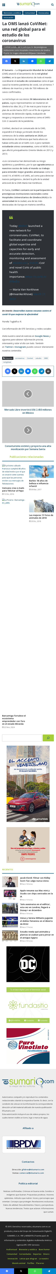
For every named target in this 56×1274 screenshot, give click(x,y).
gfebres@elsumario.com (33, 1169)
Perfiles (30, 1263)
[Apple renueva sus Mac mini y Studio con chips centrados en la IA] (10, 894)
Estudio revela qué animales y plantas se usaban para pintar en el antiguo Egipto (37, 934)
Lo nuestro (44, 1258)
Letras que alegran (28, 1258)
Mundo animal (18, 1263)
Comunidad (30, 13)
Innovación (8, 17)
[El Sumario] (28, 4)
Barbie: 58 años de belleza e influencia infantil (38, 483)
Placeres (40, 1263)
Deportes (37, 1254)
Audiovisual (11, 1249)
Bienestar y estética (12, 13)
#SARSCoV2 (20, 263)
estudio (38, 358)
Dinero (46, 1254)
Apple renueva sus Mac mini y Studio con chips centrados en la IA (36, 893)
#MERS (33, 263)
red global (7, 362)
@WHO (22, 226)
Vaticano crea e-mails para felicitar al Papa (13, 489)
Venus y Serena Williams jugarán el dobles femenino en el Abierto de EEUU (36, 921)
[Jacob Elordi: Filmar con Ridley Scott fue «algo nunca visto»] (10, 881)
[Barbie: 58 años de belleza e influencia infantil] (41, 471)
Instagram (20, 346)
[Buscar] (48, 737)
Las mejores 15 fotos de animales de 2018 (41, 516)
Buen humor (44, 1249)
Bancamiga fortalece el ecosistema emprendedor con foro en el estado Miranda (14, 719)
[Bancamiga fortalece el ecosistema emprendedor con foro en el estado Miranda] (14, 605)
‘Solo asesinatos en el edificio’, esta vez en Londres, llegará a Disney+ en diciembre (35, 907)
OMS (46, 358)
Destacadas (43, 13)
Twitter (9, 346)
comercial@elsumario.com (31, 1173)
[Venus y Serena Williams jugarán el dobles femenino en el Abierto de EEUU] (10, 922)
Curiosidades (25, 1254)
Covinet (30, 358)
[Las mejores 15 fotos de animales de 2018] (41, 505)
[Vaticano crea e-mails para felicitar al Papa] (14, 474)
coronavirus (19, 358)
